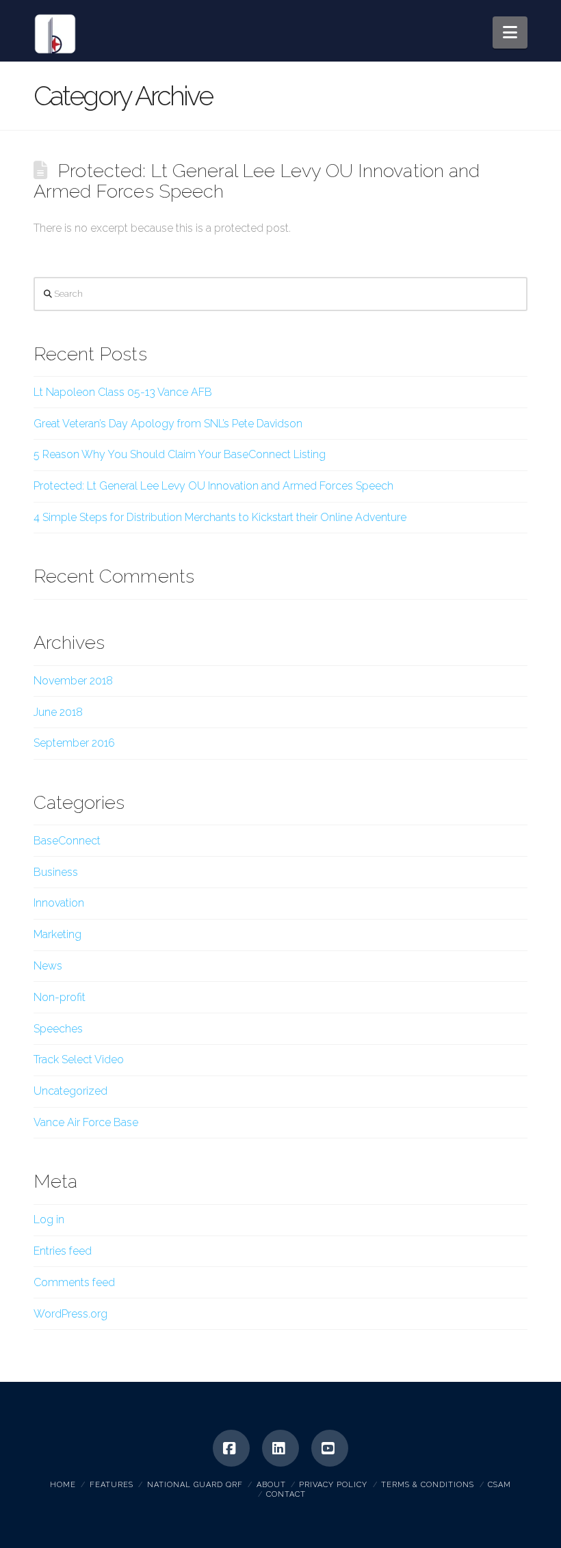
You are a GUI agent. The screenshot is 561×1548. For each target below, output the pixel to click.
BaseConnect (67, 840)
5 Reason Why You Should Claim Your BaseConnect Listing (180, 454)
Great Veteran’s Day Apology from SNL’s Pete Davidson (168, 423)
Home (63, 1484)
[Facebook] (231, 1448)
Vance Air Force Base (86, 1122)
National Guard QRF (195, 1484)
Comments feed (74, 1282)
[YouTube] (329, 1448)
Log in (49, 1219)
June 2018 (58, 712)
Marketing (57, 934)
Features (111, 1484)
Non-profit (60, 997)
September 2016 (74, 742)
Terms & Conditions (427, 1484)
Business (56, 872)
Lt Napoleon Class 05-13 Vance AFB (123, 392)
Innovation (59, 902)
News (48, 965)
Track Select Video (79, 1059)
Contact (286, 1494)
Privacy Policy (333, 1484)
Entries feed (63, 1250)
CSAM (499, 1484)
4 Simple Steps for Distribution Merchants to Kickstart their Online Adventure (220, 517)
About (271, 1484)
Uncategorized (70, 1090)
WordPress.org (70, 1313)
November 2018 (73, 680)
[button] (510, 32)
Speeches (58, 1028)
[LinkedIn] (280, 1448)
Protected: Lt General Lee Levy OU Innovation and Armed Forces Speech (257, 180)
